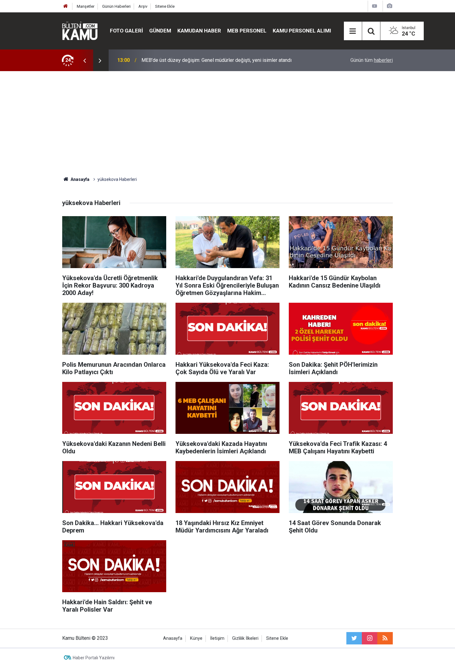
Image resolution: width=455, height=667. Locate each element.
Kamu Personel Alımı (302, 31)
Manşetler (85, 6)
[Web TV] (374, 6)
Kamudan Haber (199, 31)
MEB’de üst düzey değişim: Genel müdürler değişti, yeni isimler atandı (216, 60)
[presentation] (84, 60)
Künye (196, 638)
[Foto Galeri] (389, 6)
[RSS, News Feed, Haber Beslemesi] (385, 638)
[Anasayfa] (65, 6)
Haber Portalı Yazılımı (94, 657)
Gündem (160, 31)
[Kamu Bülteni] (80, 31)
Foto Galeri (126, 31)
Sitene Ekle (165, 6)
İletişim (217, 638)
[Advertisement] (227, 123)
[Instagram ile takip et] (369, 638)
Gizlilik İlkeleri (245, 638)
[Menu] (352, 31)
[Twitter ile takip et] (354, 638)
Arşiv (142, 6)
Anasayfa (172, 638)
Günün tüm (371, 60)
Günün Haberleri (116, 6)
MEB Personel (246, 31)
